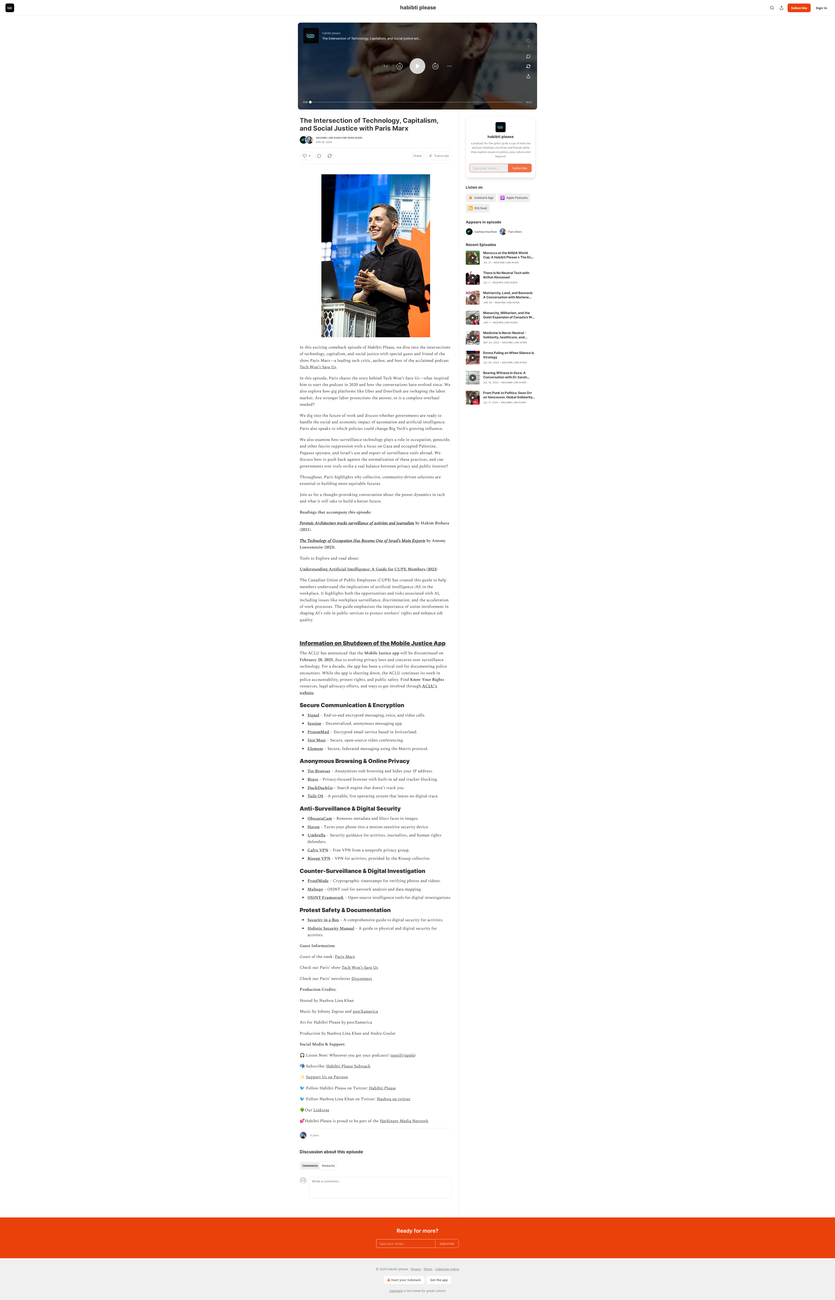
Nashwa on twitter (394, 1099)
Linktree (321, 1110)
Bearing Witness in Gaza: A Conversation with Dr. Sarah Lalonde (505, 375)
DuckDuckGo (320, 788)
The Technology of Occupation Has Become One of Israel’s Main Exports (362, 541)
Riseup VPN (318, 858)
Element (315, 749)
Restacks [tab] (328, 1166)
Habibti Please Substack (348, 1066)
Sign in (821, 8)
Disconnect (361, 979)
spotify (397, 1055)
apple (410, 1055)
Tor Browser (318, 771)
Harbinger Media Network (404, 1121)
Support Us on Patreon (327, 1077)
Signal (313, 715)
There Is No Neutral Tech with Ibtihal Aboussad (506, 275)
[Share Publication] (781, 7)
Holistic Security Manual (330, 928)
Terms (428, 1269)
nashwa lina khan (328, 137)
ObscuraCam (319, 818)
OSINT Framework (325, 897)
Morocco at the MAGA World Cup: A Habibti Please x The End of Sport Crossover (508, 255)
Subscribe (799, 8)
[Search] (772, 7)
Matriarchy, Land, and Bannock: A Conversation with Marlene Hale (508, 295)
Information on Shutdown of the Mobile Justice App (373, 643)
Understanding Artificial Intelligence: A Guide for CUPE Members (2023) (368, 569)
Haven (313, 827)
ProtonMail (318, 732)
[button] (385, 66)
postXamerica (365, 1011)
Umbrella (316, 835)
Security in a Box (323, 920)
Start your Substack (406, 1280)
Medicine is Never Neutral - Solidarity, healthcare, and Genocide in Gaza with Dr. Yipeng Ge (509, 335)
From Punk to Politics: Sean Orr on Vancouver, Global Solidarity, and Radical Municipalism (508, 395)
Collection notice (447, 1269)
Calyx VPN (317, 850)
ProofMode (318, 881)
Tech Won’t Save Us (318, 367)
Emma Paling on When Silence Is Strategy (508, 355)
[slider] (416, 102)
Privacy (416, 1269)
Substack (395, 1291)
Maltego (315, 889)
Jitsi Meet (316, 740)
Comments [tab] (310, 1166)
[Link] (293, 643)
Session (314, 723)
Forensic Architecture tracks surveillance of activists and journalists (357, 523)
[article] (500, 257)
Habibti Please (382, 1088)
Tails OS (315, 796)
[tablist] (318, 1165)
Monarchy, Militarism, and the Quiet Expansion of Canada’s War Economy (509, 315)
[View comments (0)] (528, 56)
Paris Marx (354, 137)
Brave (312, 779)
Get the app (439, 1280)
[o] (472, 257)
